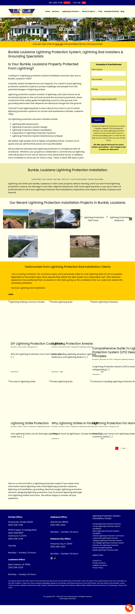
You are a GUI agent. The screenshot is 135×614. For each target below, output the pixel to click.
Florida (63, 583)
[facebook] (51, 558)
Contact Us (97, 560)
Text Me (12, 545)
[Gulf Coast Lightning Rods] (21, 7)
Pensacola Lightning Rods (102, 547)
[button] (4, 218)
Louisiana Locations (100, 565)
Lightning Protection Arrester (72, 343)
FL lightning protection (86, 347)
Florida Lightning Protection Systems (107, 524)
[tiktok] (55, 558)
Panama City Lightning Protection (105, 545)
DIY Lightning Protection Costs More (36, 343)
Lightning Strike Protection (30, 423)
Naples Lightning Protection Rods (105, 550)
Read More (14, 372)
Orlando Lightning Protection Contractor (108, 536)
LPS (36, 347)
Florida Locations (99, 563)
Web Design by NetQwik (67, 599)
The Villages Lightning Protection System (108, 543)
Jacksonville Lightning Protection (105, 538)
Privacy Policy (98, 568)
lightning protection (22, 119)
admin (15, 347)
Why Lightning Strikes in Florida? (75, 423)
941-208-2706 (44, 44)
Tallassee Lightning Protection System (107, 540)
